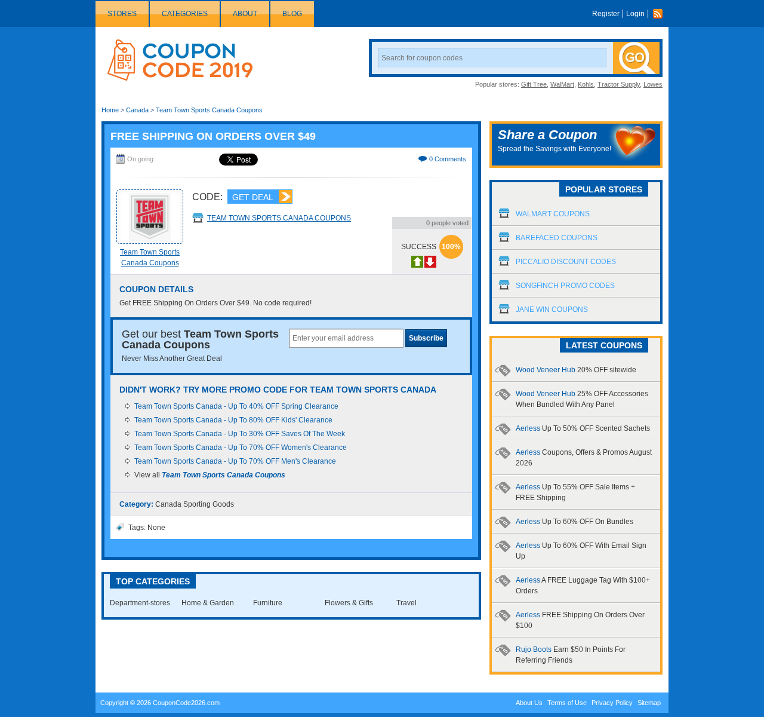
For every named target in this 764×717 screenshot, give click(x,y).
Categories (185, 14)
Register (606, 14)
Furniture (267, 603)
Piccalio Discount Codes (566, 262)
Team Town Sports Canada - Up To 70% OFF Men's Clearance (235, 461)
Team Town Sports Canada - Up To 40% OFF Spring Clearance (236, 406)
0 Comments (447, 159)
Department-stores (140, 603)
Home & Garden (207, 603)
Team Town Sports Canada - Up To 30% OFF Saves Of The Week (239, 434)
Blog (292, 14)
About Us (529, 702)
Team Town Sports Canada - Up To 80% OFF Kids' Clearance (233, 420)
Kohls (586, 84)
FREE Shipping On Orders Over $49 (213, 136)
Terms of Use (567, 702)
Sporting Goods (208, 504)
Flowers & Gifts (349, 603)
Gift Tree (534, 84)
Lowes (653, 84)
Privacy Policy (612, 702)
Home (110, 110)
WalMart (562, 84)
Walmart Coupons (553, 214)
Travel (406, 603)
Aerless (583, 428)
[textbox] (346, 338)
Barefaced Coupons (556, 238)
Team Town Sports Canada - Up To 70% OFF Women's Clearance (240, 447)
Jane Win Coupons (552, 309)
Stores (122, 14)
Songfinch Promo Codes (565, 285)
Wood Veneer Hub (576, 370)
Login (635, 14)
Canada (137, 110)
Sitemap (649, 702)
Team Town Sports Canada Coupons (209, 110)
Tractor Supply (618, 84)
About (245, 14)
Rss (660, 14)
